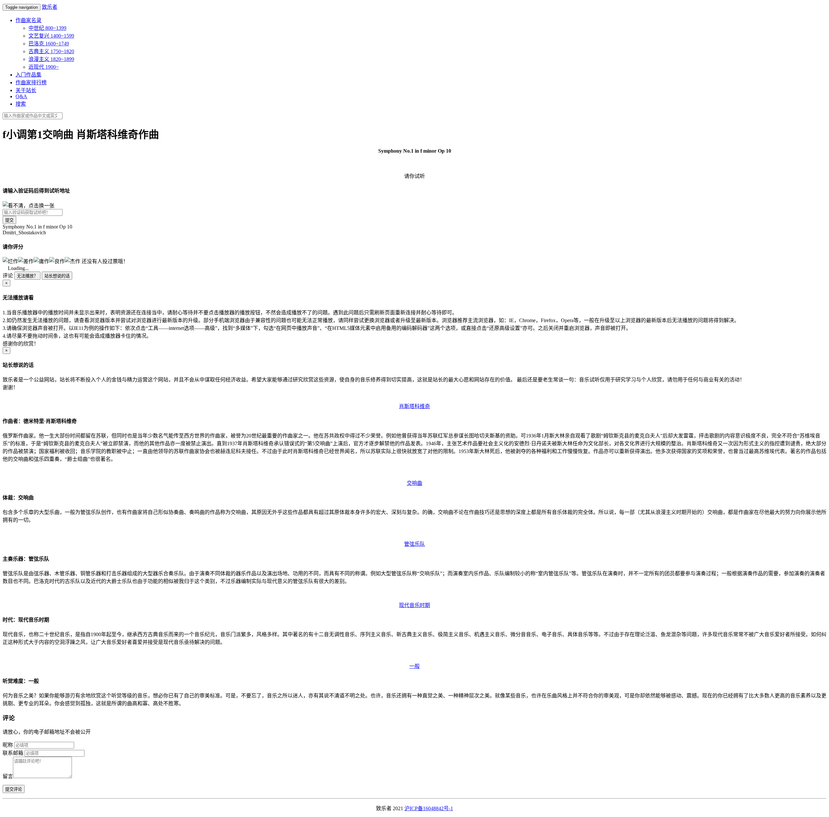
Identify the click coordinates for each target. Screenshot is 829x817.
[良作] (57, 261)
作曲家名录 (28, 20)
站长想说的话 (57, 276)
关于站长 (26, 90)
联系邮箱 (13, 753)
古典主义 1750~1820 (51, 51)
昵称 (8, 745)
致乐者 (49, 7)
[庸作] (41, 261)
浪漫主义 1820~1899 (51, 59)
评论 (8, 275)
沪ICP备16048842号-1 (428, 808)
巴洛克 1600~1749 (48, 43)
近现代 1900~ (43, 67)
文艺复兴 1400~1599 (51, 36)
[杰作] (72, 261)
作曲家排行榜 (31, 82)
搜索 (21, 104)
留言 (8, 776)
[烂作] (10, 261)
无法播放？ (27, 276)
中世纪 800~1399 (47, 28)
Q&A (21, 96)
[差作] (26, 261)
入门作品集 (28, 74)
